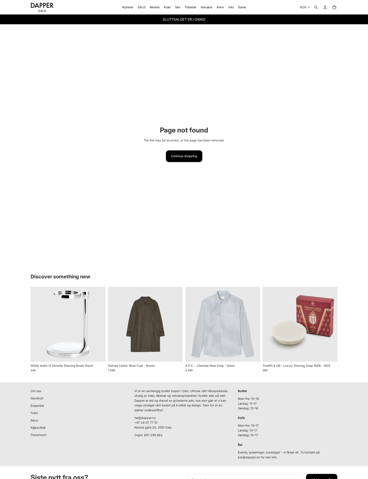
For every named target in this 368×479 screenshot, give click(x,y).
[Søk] (316, 7)
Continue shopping (184, 156)
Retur (34, 420)
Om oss (36, 391)
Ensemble (37, 405)
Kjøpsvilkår (38, 427)
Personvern (38, 435)
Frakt (34, 413)
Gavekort (37, 398)
